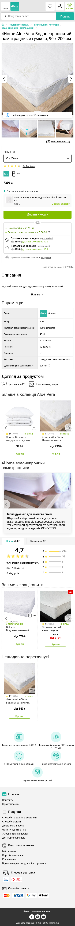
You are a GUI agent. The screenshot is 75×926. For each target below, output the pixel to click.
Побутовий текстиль (18, 24)
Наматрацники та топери (46, 24)
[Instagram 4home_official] (37, 919)
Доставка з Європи (13, 825)
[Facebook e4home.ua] (31, 919)
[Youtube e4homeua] (43, 919)
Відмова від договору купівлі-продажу (24, 863)
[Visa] (18, 895)
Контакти (7, 800)
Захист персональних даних (37, 911)
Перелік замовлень (13, 855)
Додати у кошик (37, 214)
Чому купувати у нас (14, 829)
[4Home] (4, 24)
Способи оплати (11, 821)
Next (69, 427)
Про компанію (10, 804)
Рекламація (9, 859)
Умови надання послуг (15, 833)
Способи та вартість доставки (19, 817)
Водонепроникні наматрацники (18, 28)
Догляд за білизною (13, 837)
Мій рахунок (9, 851)
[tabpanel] (38, 79)
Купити (20, 454)
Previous (6, 427)
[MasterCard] (6, 895)
